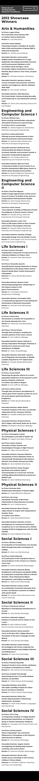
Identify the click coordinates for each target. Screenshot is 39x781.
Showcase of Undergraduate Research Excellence (11, 10)
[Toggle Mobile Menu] (36, 2)
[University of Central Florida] (15, 2)
